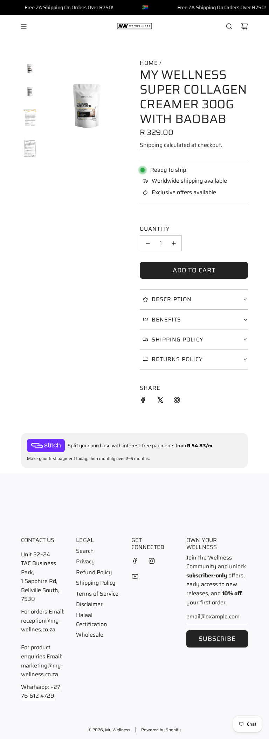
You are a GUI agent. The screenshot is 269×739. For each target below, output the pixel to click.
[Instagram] (151, 561)
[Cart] (244, 26)
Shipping (151, 145)
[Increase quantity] (173, 243)
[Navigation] (23, 26)
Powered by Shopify (161, 729)
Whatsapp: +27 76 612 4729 (40, 691)
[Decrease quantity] (148, 243)
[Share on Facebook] (143, 401)
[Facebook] (135, 561)
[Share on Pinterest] (177, 401)
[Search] (229, 26)
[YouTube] (135, 576)
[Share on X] (160, 401)
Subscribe (217, 639)
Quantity (155, 228)
